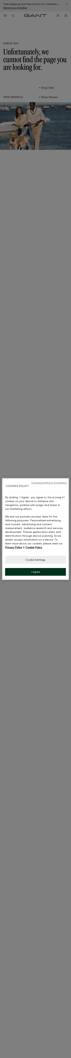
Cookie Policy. (33, 547)
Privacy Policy (13, 547)
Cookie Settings (35, 559)
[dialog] (35, 529)
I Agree (35, 571)
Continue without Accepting (49, 482)
